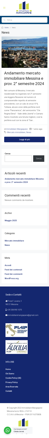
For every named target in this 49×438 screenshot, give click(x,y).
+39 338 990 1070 (14, 310)
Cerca (7, 153)
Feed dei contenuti (13, 270)
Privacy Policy (11, 382)
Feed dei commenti (13, 274)
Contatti (8, 391)
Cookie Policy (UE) (13, 378)
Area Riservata (11, 387)
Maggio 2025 (11, 220)
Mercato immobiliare (16, 132)
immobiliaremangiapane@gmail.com (23, 315)
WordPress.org (12, 278)
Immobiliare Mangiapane (17, 129)
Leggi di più (24, 139)
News (28, 132)
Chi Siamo (9, 374)
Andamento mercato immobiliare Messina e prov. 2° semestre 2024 (24, 78)
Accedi (8, 265)
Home (6, 28)
